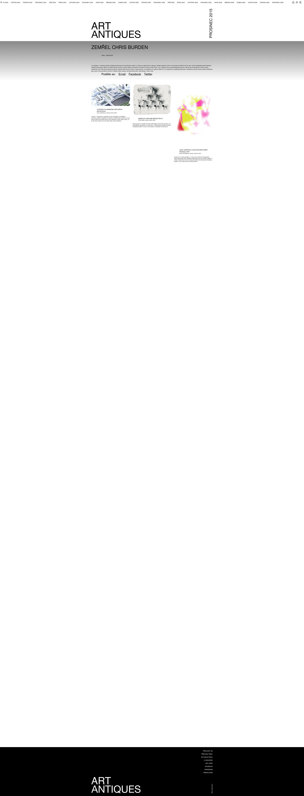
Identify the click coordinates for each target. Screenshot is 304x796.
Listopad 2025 (192, 2)
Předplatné (208, 772)
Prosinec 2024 (87, 2)
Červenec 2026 (277, 2)
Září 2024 (52, 2)
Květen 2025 (134, 2)
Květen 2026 (252, 2)
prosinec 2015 (109, 55)
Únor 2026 (218, 2)
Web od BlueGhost (212, 788)
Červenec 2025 (159, 2)
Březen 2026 (229, 2)
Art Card (209, 763)
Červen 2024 (27, 2)
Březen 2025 (111, 2)
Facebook (209, 766)
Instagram (208, 769)
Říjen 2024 (62, 2)
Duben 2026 (241, 2)
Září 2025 (171, 2)
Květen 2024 (15, 2)
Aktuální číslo (207, 757)
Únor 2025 (99, 2)
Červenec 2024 (40, 2)
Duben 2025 (122, 2)
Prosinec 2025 (206, 2)
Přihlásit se (208, 751)
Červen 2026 (264, 2)
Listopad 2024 (74, 2)
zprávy (103, 55)
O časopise (208, 760)
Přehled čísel (207, 754)
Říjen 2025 (181, 2)
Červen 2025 (146, 2)
